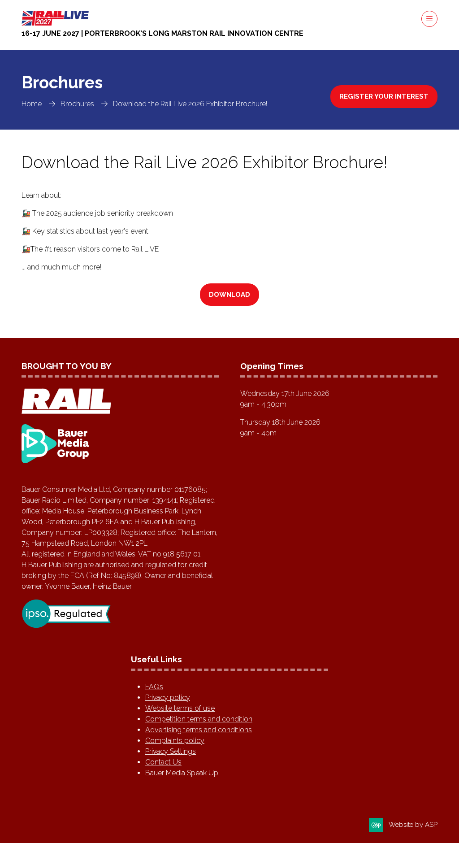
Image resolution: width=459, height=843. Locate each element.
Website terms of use (180, 708)
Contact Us (163, 762)
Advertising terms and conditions (198, 730)
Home (32, 104)
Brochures (77, 104)
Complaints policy (174, 740)
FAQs (154, 686)
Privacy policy (167, 697)
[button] (429, 19)
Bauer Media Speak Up (181, 773)
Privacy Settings (170, 751)
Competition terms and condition (198, 719)
